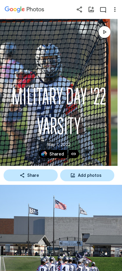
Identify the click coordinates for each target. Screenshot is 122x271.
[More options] (115, 9)
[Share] (79, 9)
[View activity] (103, 9)
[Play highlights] (104, 32)
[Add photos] (91, 9)
